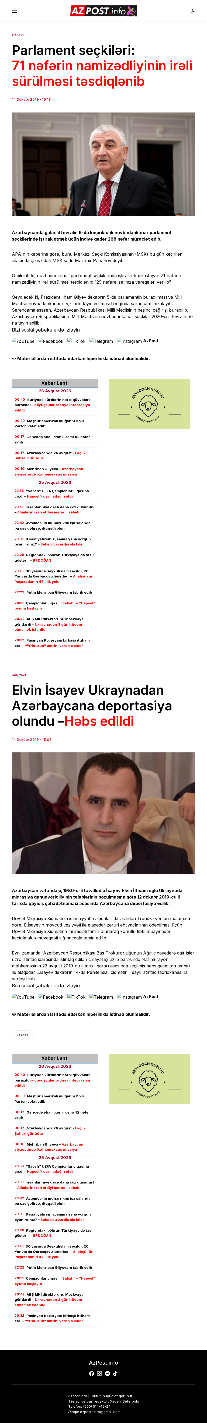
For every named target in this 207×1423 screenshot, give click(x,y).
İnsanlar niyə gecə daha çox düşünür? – (55, 510)
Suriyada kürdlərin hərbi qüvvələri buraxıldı (52, 404)
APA (16, 254)
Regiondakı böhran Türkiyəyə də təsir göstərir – (54, 557)
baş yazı (22, 1034)
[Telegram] (107, 1373)
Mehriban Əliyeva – (49, 471)
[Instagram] (99, 1373)
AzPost (150, 340)
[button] (14, 11)
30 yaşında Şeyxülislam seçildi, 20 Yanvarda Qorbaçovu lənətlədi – (54, 576)
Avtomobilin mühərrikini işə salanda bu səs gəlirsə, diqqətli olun (53, 525)
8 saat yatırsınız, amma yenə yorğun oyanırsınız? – (53, 542)
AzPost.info (103, 1362)
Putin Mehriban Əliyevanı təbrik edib (53, 592)
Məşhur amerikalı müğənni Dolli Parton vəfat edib (49, 423)
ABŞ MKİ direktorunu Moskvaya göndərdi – (49, 624)
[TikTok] (115, 1373)
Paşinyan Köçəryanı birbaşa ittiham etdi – (52, 643)
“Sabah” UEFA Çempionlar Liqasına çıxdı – (52, 493)
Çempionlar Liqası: (55, 606)
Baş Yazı (19, 675)
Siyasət (18, 35)
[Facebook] (91, 1373)
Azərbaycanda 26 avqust (50, 455)
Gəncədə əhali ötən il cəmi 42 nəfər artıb (52, 439)
